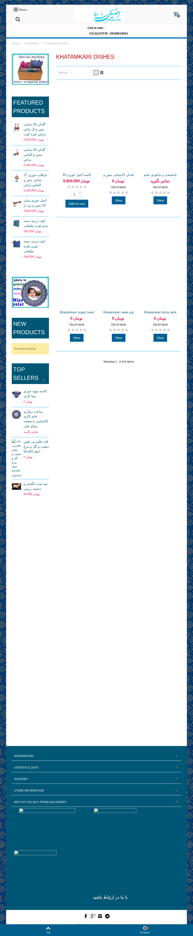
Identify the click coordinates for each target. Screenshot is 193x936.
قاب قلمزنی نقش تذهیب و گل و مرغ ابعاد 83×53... (36, 446)
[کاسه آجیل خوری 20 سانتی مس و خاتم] (76, 127)
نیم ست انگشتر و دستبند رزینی (36, 486)
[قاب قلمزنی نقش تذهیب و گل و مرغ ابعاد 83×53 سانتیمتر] (16, 458)
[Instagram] (100, 916)
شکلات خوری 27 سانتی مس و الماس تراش (35, 180)
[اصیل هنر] (100, 14)
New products (29, 328)
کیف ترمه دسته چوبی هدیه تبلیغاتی (34, 246)
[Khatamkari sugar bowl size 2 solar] (76, 265)
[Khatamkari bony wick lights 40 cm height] (160, 265)
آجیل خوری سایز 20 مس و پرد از (35, 202)
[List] (102, 72)
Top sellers (25, 373)
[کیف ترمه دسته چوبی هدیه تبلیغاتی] (16, 244)
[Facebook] (85, 916)
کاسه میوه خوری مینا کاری (35, 393)
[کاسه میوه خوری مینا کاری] (16, 394)
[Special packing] (30, 69)
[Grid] (96, 72)
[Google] (92, 916)
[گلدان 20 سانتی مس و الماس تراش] (16, 152)
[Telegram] (107, 916)
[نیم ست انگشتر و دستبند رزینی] (16, 486)
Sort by (62, 72)
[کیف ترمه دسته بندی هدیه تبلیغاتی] (16, 223)
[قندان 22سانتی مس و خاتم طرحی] (118, 127)
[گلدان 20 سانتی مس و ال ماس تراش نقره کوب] (16, 127)
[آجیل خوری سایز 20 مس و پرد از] (16, 203)
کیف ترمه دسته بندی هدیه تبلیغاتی (36, 223)
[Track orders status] (30, 549)
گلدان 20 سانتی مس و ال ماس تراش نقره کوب (35, 129)
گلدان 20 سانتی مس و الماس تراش (34, 154)
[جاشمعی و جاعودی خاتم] (160, 127)
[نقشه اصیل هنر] (30, 607)
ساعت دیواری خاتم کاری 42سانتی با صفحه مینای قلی (36, 419)
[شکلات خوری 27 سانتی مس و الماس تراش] (16, 178)
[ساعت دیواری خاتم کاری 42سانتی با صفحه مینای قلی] (16, 414)
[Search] (18, 19)
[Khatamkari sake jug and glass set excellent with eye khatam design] (118, 265)
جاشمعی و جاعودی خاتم (160, 175)
